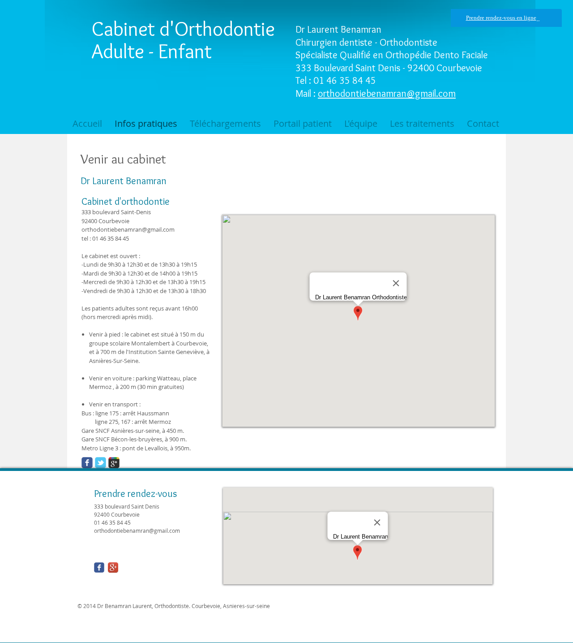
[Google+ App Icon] (113, 567)
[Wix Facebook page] (87, 462)
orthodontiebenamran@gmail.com (387, 93)
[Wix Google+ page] (114, 462)
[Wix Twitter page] (100, 462)
